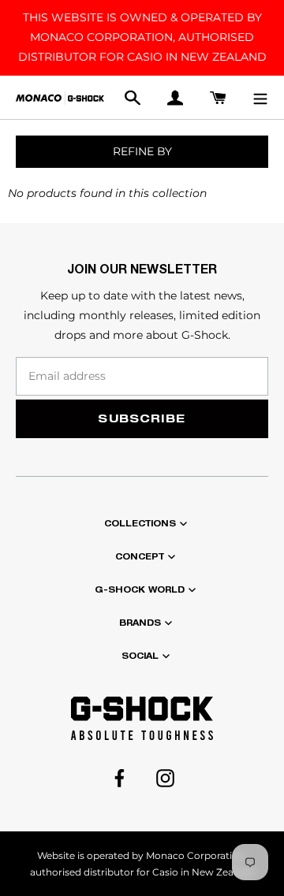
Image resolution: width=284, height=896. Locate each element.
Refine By (142, 151)
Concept (139, 556)
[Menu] (260, 97)
